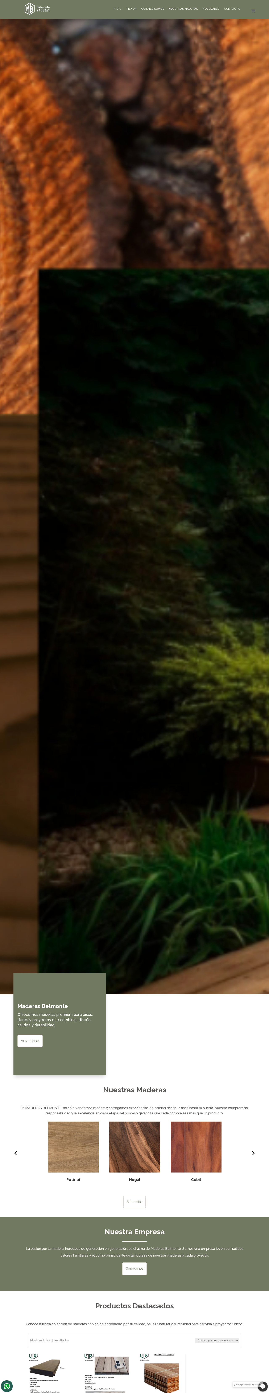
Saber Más (134, 1202)
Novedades (211, 8)
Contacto (232, 8)
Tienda (131, 8)
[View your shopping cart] (250, 9)
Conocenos (134, 1268)
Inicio (117, 8)
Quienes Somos (152, 8)
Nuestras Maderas (183, 8)
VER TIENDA (30, 1041)
